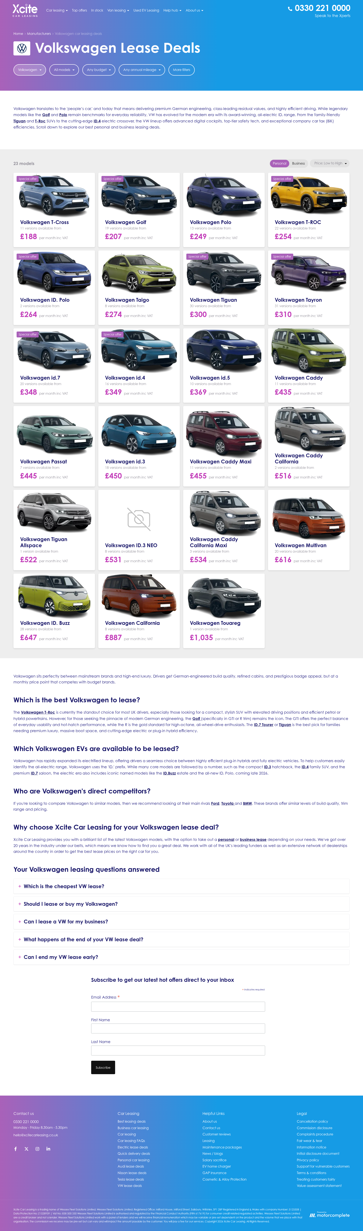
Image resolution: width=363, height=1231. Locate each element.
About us (210, 1121)
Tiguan (19, 121)
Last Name (100, 1042)
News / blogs (213, 1153)
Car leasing (127, 1134)
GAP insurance (214, 1173)
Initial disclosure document (318, 1153)
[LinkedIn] (48, 1150)
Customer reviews (217, 1134)
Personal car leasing (134, 1160)
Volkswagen (27, 70)
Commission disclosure (314, 1128)
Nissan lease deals (132, 1173)
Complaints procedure (315, 1134)
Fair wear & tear (309, 1141)
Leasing (209, 1141)
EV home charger (217, 1166)
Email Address (105, 997)
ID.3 (267, 766)
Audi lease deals (131, 1166)
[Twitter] (26, 1150)
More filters (181, 70)
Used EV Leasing (146, 10)
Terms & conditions (311, 1173)
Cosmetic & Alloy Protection (225, 1179)
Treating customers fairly (316, 1179)
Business (298, 163)
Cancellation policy (312, 1121)
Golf (46, 114)
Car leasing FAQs (131, 1141)
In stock (97, 10)
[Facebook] (15, 1150)
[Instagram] (37, 1150)
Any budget (97, 70)
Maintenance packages (222, 1147)
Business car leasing (133, 1128)
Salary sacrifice (214, 1160)
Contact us (211, 1128)
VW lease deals (130, 1186)
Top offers (79, 10)
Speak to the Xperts (332, 15)
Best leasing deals (132, 1121)
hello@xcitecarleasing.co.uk (35, 1135)
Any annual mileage (139, 70)
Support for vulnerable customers (323, 1166)
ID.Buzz (169, 773)
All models (62, 70)
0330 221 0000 (26, 1122)
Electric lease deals (133, 1147)
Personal (279, 163)
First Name (100, 1020)
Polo (63, 114)
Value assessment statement (319, 1186)
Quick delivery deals (134, 1153)
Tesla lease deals (131, 1179)
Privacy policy (308, 1160)
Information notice (311, 1147)
